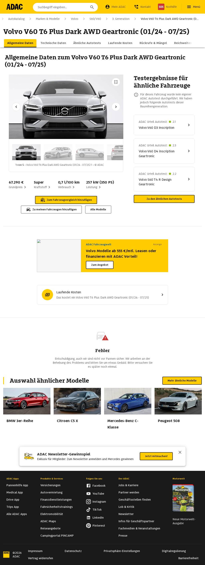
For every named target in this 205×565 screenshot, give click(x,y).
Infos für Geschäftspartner (136, 521)
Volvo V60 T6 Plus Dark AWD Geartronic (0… (170, 19)
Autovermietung (51, 492)
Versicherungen (50, 485)
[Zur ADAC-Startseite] (14, 7)
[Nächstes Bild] (116, 107)
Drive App (12, 499)
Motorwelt (179, 478)
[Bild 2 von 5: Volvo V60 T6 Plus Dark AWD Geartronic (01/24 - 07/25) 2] (58, 152)
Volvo (74, 19)
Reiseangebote (50, 528)
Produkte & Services (51, 478)
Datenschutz (73, 551)
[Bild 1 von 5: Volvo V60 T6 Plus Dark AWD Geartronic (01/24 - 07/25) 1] (26, 152)
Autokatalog (16, 19)
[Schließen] (180, 452)
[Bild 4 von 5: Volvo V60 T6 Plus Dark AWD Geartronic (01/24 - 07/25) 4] (121, 152)
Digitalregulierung (174, 551)
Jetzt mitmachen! (156, 456)
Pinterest (98, 525)
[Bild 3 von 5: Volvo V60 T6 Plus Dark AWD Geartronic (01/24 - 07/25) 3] (89, 152)
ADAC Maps (48, 521)
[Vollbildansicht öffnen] (116, 82)
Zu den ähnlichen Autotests (164, 199)
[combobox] (65, 7)
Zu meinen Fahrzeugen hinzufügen (54, 209)
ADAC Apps (12, 478)
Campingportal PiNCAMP (57, 535)
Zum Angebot (99, 265)
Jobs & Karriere (128, 485)
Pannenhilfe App (17, 485)
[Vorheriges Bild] (16, 107)
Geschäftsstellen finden (135, 499)
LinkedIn (98, 517)
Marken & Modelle (48, 19)
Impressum (35, 551)
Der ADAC (124, 478)
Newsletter (126, 514)
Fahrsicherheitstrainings (56, 507)
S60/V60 (95, 19)
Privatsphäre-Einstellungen (122, 551)
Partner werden (129, 492)
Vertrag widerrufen (40, 558)
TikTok (97, 509)
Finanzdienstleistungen (56, 499)
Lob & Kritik (126, 507)
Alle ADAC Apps (16, 514)
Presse (123, 535)
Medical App (14, 492)
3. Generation (121, 19)
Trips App (12, 507)
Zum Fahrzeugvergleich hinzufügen (69, 200)
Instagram (99, 501)
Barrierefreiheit (188, 558)
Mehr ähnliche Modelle (182, 380)
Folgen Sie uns (94, 478)
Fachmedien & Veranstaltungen (139, 528)
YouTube (98, 493)
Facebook (99, 485)
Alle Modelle (98, 209)
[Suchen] (92, 7)
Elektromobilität (51, 514)
